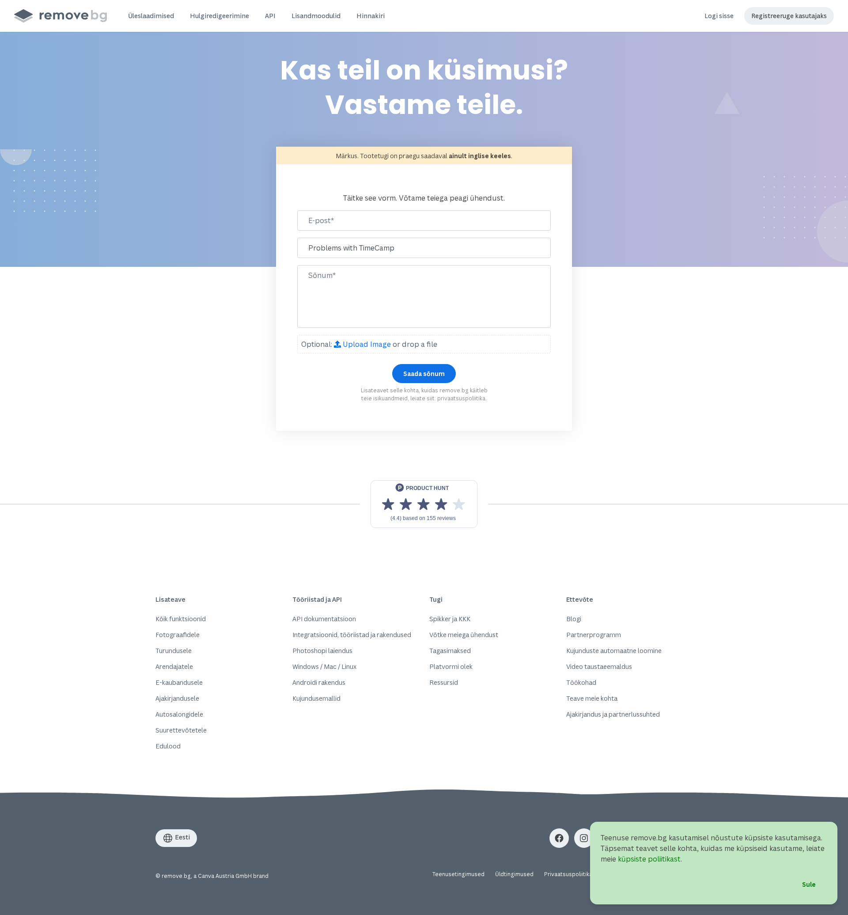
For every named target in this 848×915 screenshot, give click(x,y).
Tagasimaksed (450, 650)
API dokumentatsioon (324, 619)
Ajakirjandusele (177, 698)
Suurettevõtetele (181, 730)
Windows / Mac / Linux (324, 666)
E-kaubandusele (179, 682)
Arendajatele (174, 666)
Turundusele (173, 650)
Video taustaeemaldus (599, 666)
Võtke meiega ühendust (463, 634)
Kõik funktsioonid (180, 619)
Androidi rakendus (318, 682)
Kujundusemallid (316, 698)
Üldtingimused (514, 874)
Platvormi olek (451, 666)
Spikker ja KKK (449, 619)
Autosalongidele (179, 714)
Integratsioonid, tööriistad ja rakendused (351, 634)
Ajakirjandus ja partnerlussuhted (613, 714)
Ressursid (443, 682)
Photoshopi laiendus (322, 650)
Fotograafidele (177, 634)
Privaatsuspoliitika (568, 874)
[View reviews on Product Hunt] (424, 504)
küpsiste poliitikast (649, 859)
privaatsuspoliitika (461, 398)
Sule (809, 884)
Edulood (168, 746)
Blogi (573, 619)
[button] (151, 16)
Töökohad (581, 682)
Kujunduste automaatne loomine (614, 650)
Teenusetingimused (458, 874)
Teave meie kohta (591, 698)
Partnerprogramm (593, 634)
